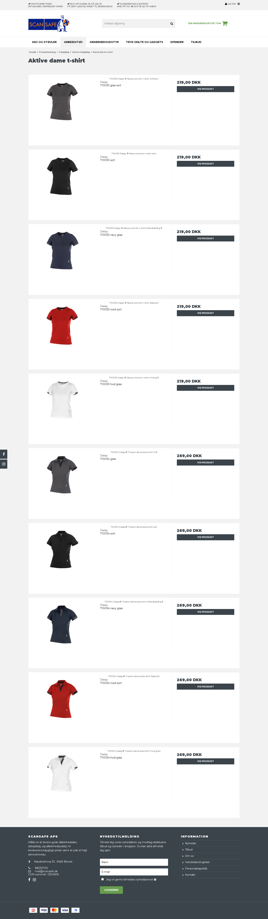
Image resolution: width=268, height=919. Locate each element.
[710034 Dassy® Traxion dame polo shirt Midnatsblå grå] (62, 632)
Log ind (231, 4)
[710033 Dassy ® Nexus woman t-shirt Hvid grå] (62, 408)
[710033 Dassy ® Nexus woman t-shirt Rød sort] (62, 333)
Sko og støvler (44, 42)
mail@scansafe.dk (46, 871)
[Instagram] (3, 464)
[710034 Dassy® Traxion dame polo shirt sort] (62, 557)
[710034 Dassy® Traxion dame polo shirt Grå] (62, 482)
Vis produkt (205, 89)
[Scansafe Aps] (48, 23)
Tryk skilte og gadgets (144, 42)
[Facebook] (3, 454)
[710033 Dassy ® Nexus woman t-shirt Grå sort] (62, 109)
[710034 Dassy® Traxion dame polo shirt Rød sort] (62, 706)
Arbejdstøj (73, 42)
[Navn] (134, 862)
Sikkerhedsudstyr (104, 42)
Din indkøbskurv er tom (204, 23)
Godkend (111, 890)
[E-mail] (134, 871)
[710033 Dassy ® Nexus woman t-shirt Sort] (62, 184)
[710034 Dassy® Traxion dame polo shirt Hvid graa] (62, 781)
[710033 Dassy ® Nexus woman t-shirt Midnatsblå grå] (62, 258)
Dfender (177, 42)
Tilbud (196, 42)
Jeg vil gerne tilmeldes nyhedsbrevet (137, 879)
